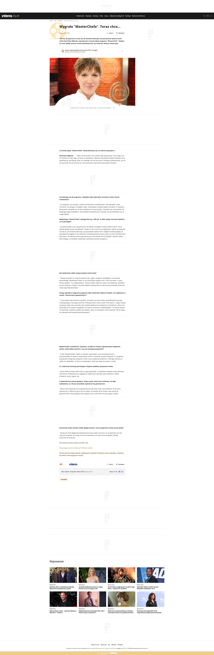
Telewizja (60, 20)
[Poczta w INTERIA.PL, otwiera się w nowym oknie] (207, 16)
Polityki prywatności (99, 648)
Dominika (64, 479)
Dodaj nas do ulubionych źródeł (81, 52)
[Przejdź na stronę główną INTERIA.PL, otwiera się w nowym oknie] (7, 16)
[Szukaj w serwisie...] (204, 16)
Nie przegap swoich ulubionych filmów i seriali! (76, 448)
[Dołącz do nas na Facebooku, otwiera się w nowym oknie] (119, 471)
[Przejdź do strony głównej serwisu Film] (16, 16)
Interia (51, 20)
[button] (80, 16)
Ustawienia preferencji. (110, 648)
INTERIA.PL (125, 648)
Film (55, 20)
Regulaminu (89, 648)
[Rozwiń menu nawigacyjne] (211, 16)
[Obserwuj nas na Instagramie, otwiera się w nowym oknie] (122, 471)
